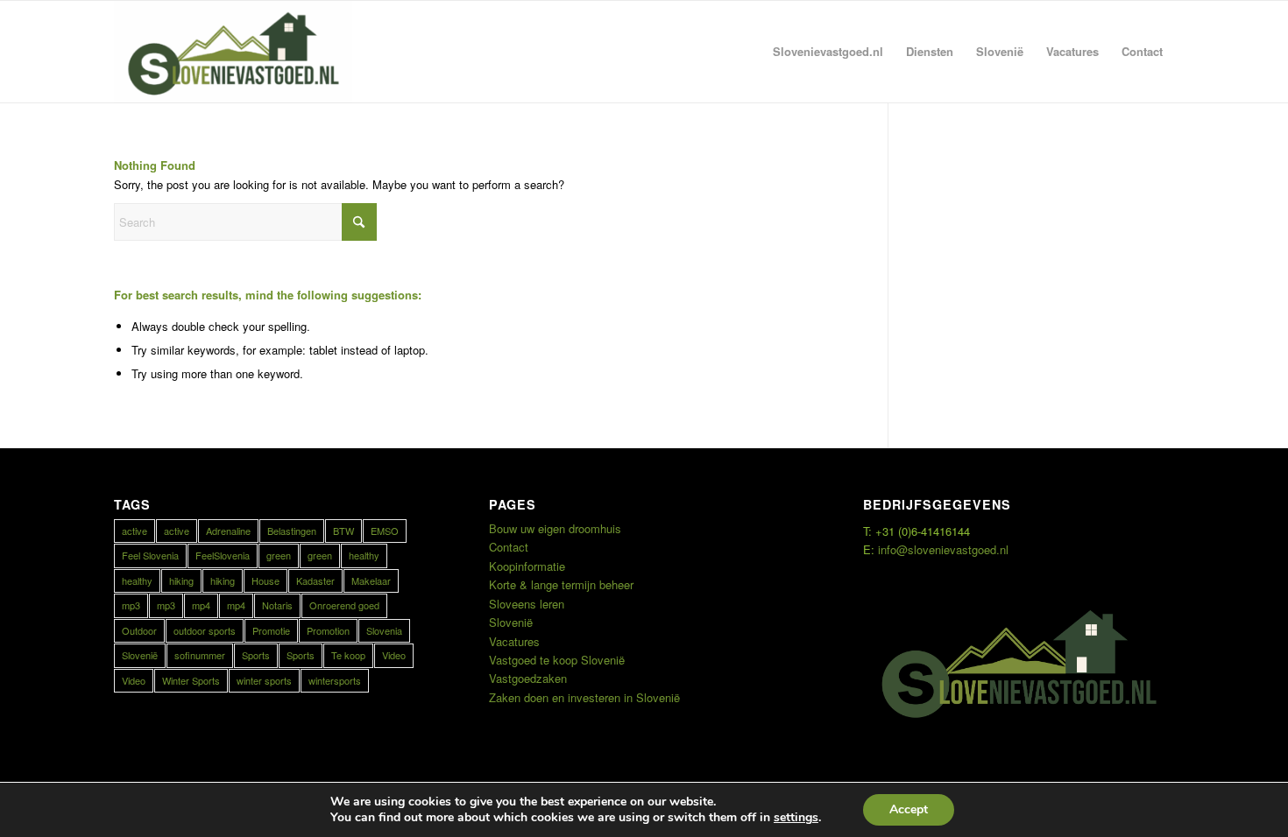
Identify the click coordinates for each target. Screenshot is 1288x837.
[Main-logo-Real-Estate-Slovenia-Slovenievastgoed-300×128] (233, 51)
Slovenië (140, 655)
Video (394, 655)
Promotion (328, 630)
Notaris (277, 605)
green (278, 555)
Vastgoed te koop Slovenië (557, 659)
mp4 (201, 605)
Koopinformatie (527, 566)
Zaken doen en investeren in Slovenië (584, 697)
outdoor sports (204, 630)
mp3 (131, 605)
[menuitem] (828, 51)
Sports (256, 655)
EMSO (385, 531)
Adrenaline (228, 531)
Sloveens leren (526, 603)
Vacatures (514, 641)
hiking (181, 580)
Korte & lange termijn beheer (561, 584)
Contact (508, 546)
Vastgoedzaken (528, 678)
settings (796, 818)
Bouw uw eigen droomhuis (555, 528)
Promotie (271, 630)
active (134, 531)
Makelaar (371, 580)
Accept (908, 809)
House (265, 580)
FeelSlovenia (222, 555)
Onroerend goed (344, 605)
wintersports (334, 680)
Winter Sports (191, 680)
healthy (364, 555)
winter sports (264, 680)
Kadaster (315, 580)
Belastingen (291, 531)
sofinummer (199, 655)
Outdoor (139, 630)
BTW (343, 531)
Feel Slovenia (150, 555)
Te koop (348, 655)
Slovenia (384, 630)
